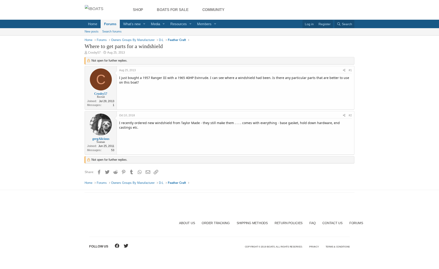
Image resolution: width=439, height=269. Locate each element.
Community (213, 10)
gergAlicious (100, 139)
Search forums (112, 31)
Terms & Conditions (338, 246)
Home (92, 24)
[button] (144, 24)
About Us (187, 223)
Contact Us (332, 223)
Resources (178, 24)
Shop (138, 10)
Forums (110, 24)
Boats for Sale (173, 10)
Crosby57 (94, 52)
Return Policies (288, 223)
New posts (92, 31)
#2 (350, 115)
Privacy (314, 246)
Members (204, 24)
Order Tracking (216, 223)
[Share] (344, 70)
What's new (132, 24)
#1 (350, 70)
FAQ (312, 223)
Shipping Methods (252, 223)
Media (155, 24)
